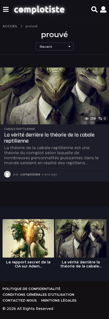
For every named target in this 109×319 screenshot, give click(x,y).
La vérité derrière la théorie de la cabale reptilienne (49, 138)
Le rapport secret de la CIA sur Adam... (28, 264)
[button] (6, 10)
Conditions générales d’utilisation (38, 294)
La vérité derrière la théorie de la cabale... (80, 264)
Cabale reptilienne (19, 128)
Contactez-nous (20, 300)
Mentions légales (59, 300)
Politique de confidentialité (31, 289)
